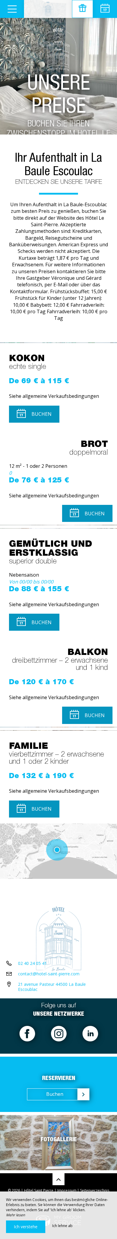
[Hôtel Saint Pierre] (48, 9)
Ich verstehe (26, 1226)
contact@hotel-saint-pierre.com (49, 974)
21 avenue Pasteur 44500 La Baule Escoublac (52, 986)
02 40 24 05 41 (32, 963)
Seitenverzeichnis (94, 1190)
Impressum (66, 1190)
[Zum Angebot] (82, 9)
